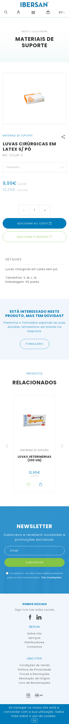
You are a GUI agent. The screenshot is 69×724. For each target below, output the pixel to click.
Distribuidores (34, 642)
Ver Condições (51, 577)
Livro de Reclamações (34, 683)
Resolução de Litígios (34, 678)
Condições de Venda (34, 665)
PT (61, 12)
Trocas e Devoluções (34, 674)
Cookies (50, 716)
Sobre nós (34, 633)
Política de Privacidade (34, 669)
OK (34, 720)
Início (25, 31)
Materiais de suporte (34, 42)
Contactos (34, 647)
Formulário (34, 344)
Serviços (34, 638)
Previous (7, 446)
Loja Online (40, 31)
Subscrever (35, 562)
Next (62, 446)
